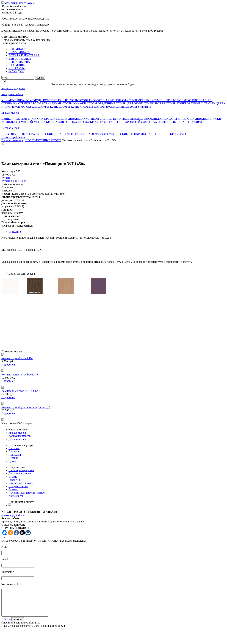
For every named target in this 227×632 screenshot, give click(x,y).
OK (3, 628)
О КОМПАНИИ (19, 49)
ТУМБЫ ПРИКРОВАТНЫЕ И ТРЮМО (191, 103)
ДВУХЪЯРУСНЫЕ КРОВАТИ (20, 133)
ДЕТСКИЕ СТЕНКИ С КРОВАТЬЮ (163, 133)
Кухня (12, 461)
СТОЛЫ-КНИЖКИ (74, 103)
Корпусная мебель (12, 94)
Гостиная (14, 448)
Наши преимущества (21, 470)
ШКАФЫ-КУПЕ (48, 106)
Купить (5, 177)
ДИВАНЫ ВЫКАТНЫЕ (115, 118)
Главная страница (12, 140)
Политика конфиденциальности (28, 492)
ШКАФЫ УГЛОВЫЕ (138, 106)
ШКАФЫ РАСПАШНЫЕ (109, 106)
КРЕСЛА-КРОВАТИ (91, 121)
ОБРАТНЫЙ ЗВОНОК (15, 36)
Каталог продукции (13, 88)
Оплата (13, 476)
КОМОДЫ (36, 100)
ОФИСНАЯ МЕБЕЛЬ (136, 100)
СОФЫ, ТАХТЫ (151, 121)
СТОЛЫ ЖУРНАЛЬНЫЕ (46, 103)
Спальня (14, 451)
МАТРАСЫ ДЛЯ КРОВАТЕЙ (122, 121)
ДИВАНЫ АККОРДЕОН (84, 118)
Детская (13, 457)
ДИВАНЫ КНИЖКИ (208, 118)
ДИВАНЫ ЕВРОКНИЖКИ (147, 118)
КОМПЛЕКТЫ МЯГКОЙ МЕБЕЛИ (23, 121)
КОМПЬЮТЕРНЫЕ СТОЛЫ (61, 100)
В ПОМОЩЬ (16, 64)
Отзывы (13, 489)
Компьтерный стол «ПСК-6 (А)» (21, 390)
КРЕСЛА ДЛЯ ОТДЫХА (62, 121)
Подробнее (8, 364)
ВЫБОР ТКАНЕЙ (20, 58)
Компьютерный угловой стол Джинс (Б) (25, 407)
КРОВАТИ (86, 100)
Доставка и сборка (20, 473)
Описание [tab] (15, 231)
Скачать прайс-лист (13, 137)
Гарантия (14, 479)
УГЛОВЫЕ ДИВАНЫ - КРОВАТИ (183, 121)
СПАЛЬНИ (205, 100)
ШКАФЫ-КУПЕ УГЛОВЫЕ (76, 106)
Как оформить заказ (20, 483)
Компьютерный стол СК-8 (17, 358)
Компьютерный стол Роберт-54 (20, 374)
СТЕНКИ (24, 103)
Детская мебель (10, 127)
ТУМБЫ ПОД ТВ (155, 103)
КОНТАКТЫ (17, 68)
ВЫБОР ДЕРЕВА (19, 61)
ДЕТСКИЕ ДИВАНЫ (53, 133)
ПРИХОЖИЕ (189, 100)
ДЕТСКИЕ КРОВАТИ (81, 133)
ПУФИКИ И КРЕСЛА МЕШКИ (48, 118)
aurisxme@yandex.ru (13, 515)
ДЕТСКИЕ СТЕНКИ (128, 133)
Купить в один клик (13, 180)
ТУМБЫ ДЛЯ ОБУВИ (130, 103)
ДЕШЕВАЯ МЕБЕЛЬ (14, 118)
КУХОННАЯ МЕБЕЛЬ (107, 100)
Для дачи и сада (105, 133)
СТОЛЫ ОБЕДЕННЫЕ (101, 103)
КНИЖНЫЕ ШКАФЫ (15, 100)
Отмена (6, 618)
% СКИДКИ (16, 71)
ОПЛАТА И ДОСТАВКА (24, 55)
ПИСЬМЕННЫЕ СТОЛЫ (165, 100)
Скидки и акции (18, 486)
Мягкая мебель (10, 112)
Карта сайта (16, 495)
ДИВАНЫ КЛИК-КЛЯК (179, 118)
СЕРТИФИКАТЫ (19, 52)
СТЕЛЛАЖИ (9, 103)
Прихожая (15, 454)
